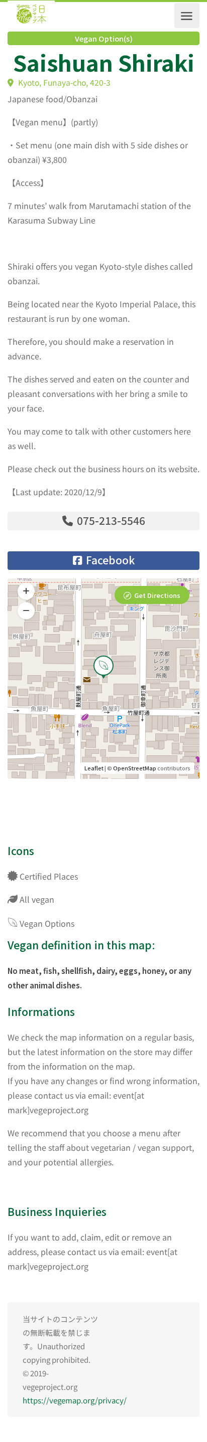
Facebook (109, 559)
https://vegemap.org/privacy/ (75, 1400)
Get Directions (157, 595)
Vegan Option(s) (104, 38)
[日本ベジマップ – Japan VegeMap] (31, 15)
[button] (26, 611)
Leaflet (94, 768)
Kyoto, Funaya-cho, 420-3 (63, 82)
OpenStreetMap (134, 768)
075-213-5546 (109, 520)
